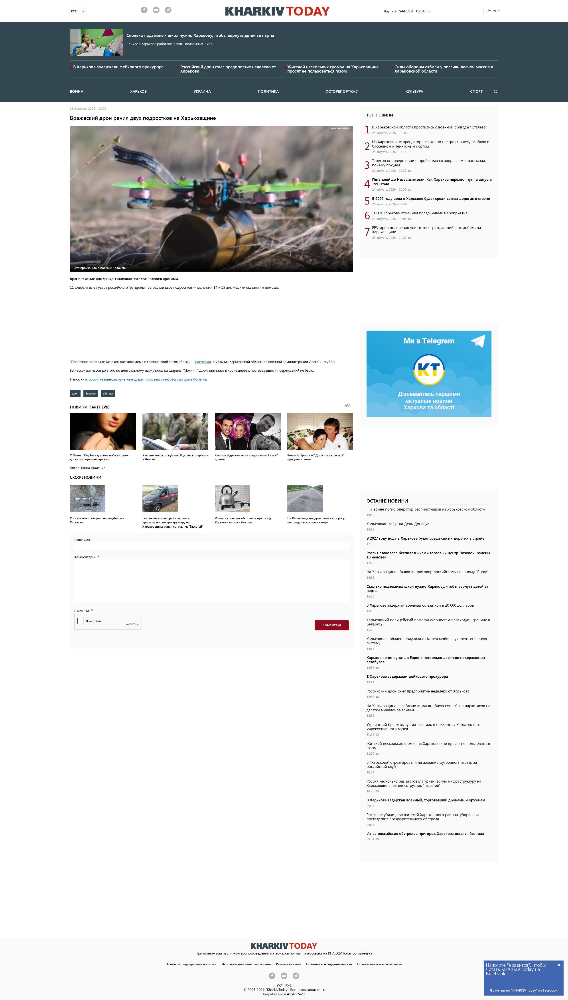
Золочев (91, 393)
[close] (558, 965)
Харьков (138, 91)
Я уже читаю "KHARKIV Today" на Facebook (523, 990)
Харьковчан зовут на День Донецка (398, 523)
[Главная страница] (284, 946)
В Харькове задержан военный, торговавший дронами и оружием (426, 799)
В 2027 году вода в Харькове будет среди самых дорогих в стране (431, 198)
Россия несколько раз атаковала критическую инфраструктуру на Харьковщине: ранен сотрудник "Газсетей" (424, 783)
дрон (75, 393)
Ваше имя (82, 539)
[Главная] (277, 11)
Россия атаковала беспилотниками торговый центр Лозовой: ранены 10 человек (428, 554)
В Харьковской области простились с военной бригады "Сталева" (429, 126)
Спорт (476, 91)
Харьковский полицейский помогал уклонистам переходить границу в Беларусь (428, 621)
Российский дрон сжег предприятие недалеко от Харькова (228, 69)
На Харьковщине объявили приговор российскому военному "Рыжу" (427, 571)
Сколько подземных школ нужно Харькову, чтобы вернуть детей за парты (200, 35)
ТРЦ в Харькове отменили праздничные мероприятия (419, 212)
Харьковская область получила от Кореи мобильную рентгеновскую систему (427, 640)
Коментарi (332, 625)
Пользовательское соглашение (379, 964)
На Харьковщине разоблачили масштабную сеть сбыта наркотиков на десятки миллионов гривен (428, 707)
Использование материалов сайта (246, 964)
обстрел (108, 393)
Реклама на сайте (288, 964)
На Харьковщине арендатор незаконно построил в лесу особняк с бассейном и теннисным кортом (430, 143)
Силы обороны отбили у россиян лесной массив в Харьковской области (443, 69)
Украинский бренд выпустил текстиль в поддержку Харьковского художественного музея (423, 726)
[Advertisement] (211, 325)
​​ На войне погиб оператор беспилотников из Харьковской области (426, 509)
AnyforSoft (296, 994)
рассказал (203, 361)
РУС (288, 985)
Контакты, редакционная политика (191, 964)
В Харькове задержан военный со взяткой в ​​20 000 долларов (420, 605)
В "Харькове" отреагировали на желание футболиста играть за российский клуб (422, 764)
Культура (414, 91)
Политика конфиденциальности (329, 964)
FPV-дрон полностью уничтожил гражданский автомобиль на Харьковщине (426, 229)
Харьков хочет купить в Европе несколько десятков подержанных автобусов (426, 659)
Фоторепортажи (342, 91)
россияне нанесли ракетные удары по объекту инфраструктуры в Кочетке (147, 379)
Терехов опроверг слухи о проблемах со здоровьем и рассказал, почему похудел (429, 162)
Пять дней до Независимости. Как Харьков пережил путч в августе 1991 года (432, 181)
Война (76, 91)
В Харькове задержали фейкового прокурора (118, 66)
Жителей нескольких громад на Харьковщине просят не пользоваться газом (333, 69)
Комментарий (85, 556)
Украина (202, 91)
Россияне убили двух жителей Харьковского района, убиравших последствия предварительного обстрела (423, 816)
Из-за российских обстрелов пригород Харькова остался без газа (425, 833)
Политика (268, 91)
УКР (280, 985)
